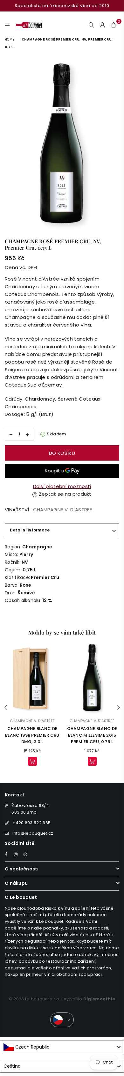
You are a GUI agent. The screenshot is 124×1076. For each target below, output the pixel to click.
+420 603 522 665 (31, 823)
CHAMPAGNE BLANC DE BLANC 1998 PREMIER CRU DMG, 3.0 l (32, 735)
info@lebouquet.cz (32, 833)
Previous (5, 707)
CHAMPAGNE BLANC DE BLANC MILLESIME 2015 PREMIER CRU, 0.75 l (92, 735)
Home (9, 39)
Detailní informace (30, 530)
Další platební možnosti (62, 486)
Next (118, 707)
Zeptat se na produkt (65, 494)
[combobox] (62, 1047)
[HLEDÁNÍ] (91, 24)
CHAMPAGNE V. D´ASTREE (62, 509)
